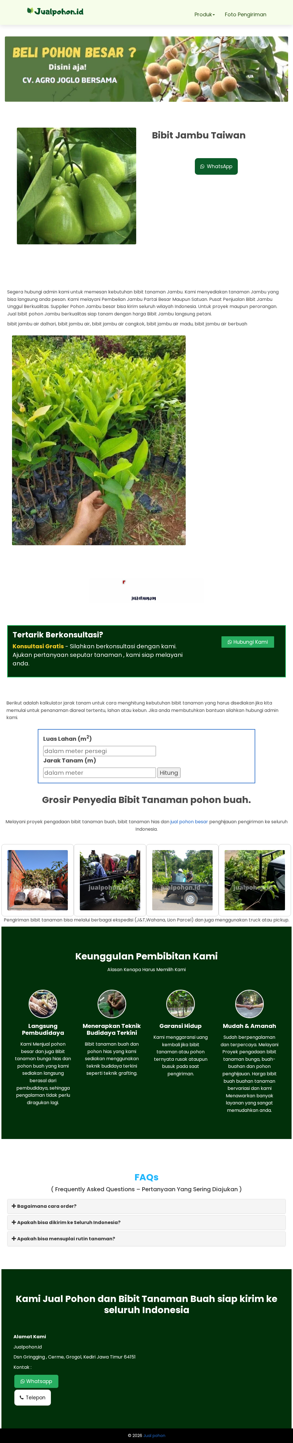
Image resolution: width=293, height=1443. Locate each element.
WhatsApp (219, 166)
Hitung (169, 773)
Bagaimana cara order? (46, 1206)
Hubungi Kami (250, 642)
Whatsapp (38, 1381)
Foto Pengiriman (245, 14)
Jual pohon (154, 1435)
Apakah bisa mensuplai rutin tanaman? (65, 1238)
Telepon (35, 1397)
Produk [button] (203, 14)
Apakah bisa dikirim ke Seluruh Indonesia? (68, 1222)
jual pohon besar (189, 821)
